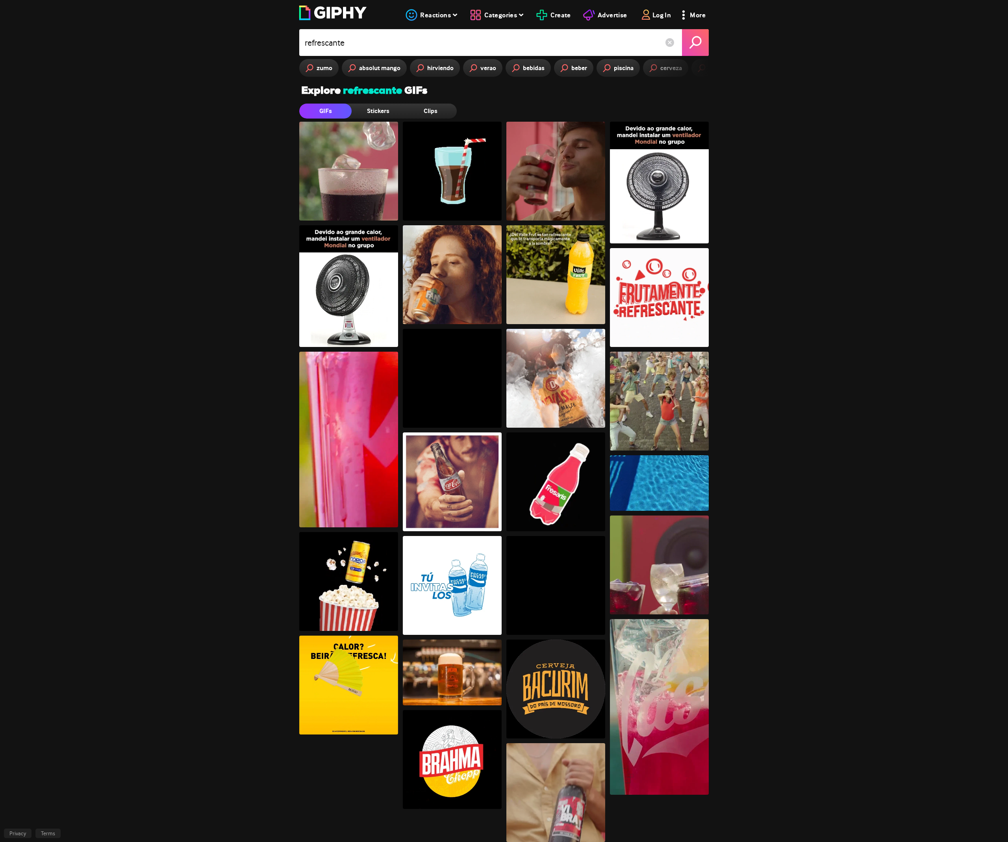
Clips (430, 111)
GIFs (325, 111)
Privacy (17, 833)
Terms (48, 833)
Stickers (378, 111)
